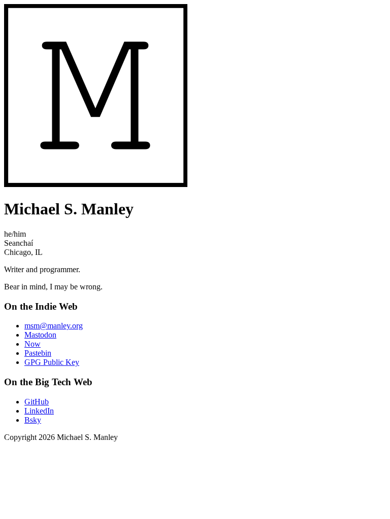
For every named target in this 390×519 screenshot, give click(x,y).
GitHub (36, 401)
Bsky (32, 420)
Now (32, 344)
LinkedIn (39, 410)
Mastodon (40, 334)
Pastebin (37, 353)
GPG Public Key (51, 362)
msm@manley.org (53, 325)
